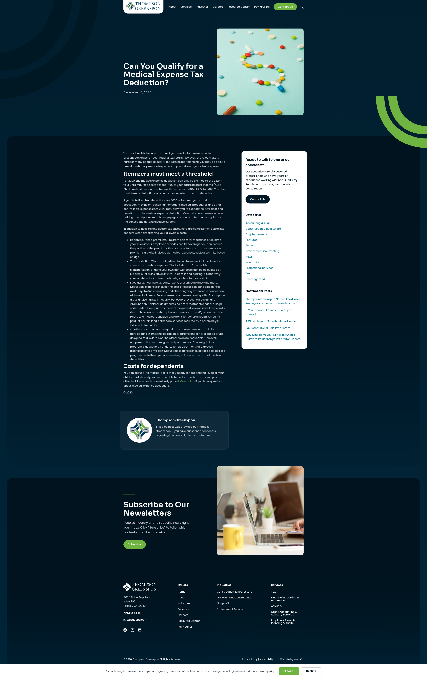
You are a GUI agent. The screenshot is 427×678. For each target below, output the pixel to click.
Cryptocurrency (256, 234)
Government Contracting (262, 251)
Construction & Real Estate (263, 229)
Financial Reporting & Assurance (285, 599)
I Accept (289, 671)
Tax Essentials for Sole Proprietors (268, 328)
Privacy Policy (249, 659)
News (249, 257)
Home (181, 592)
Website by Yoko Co (292, 659)
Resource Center (239, 7)
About (172, 7)
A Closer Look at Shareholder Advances (271, 321)
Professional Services (259, 268)
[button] (302, 7)
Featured (252, 240)
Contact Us (285, 7)
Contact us (187, 381)
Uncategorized (255, 279)
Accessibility (266, 659)
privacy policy (266, 671)
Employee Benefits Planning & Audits (283, 621)
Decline (311, 671)
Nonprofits (252, 262)
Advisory (276, 606)
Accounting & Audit (258, 223)
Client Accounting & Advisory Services (284, 613)
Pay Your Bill (262, 7)
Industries (202, 7)
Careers (218, 7)
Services (186, 7)
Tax (248, 273)
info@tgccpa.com (135, 620)
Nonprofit (223, 603)
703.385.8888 (132, 613)
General (251, 245)
